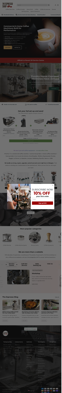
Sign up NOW (43, 203)
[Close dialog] (53, 185)
